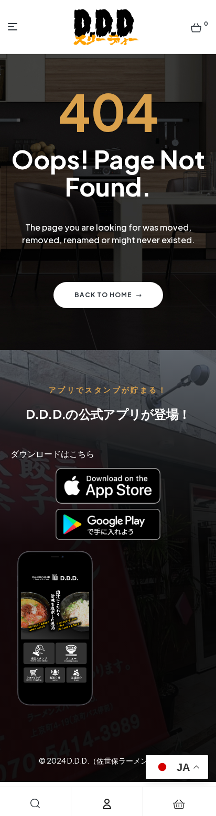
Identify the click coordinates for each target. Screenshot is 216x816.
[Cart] (179, 804)
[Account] (107, 804)
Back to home (103, 295)
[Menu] (15, 26)
